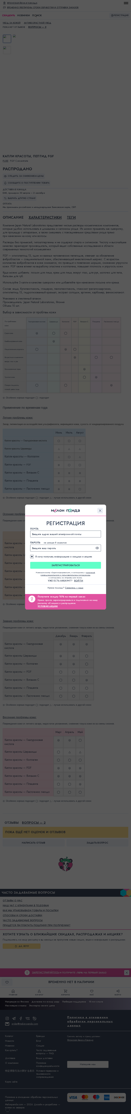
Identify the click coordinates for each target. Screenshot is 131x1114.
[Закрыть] (100, 510)
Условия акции (48, 606)
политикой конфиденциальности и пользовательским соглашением (68, 573)
